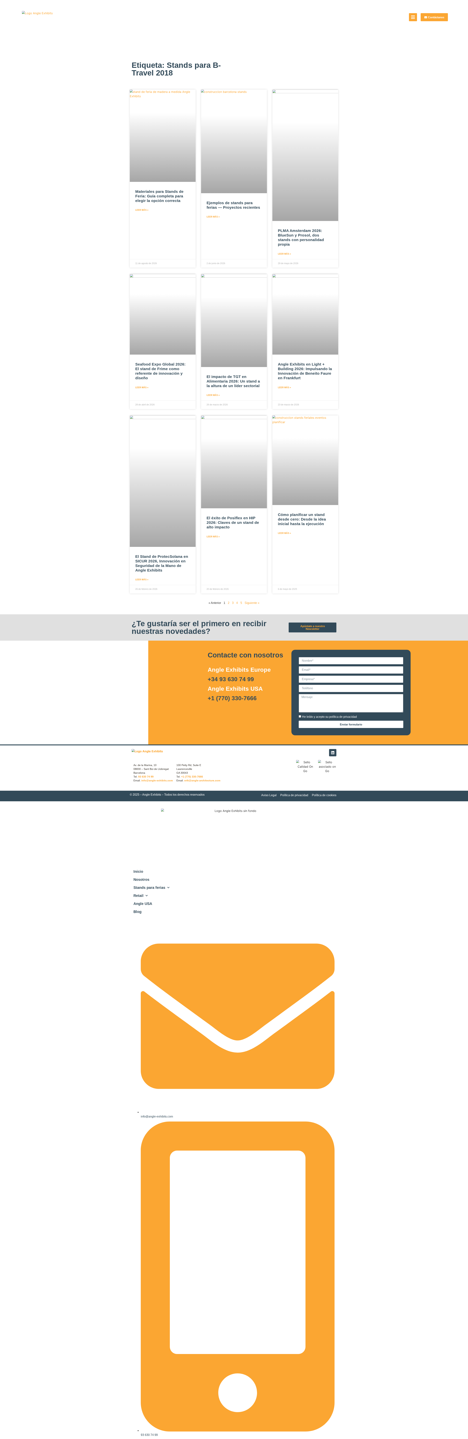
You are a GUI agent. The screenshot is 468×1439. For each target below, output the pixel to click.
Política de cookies (324, 795)
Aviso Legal (269, 795)
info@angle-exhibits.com (157, 780)
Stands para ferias (149, 888)
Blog (137, 912)
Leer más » (141, 210)
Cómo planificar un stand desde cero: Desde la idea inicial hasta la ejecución (302, 519)
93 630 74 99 (146, 776)
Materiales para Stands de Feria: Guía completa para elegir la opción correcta (159, 196)
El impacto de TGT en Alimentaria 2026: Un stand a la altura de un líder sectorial (233, 381)
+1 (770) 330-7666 (232, 698)
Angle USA (142, 904)
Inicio (138, 871)
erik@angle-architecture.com (202, 780)
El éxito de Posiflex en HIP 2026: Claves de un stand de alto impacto (233, 522)
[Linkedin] (332, 752)
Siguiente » (252, 602)
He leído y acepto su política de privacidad (329, 716)
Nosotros (141, 880)
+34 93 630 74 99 (231, 679)
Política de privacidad (294, 795)
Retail (138, 896)
